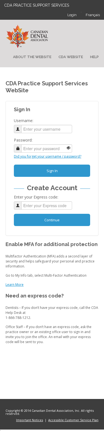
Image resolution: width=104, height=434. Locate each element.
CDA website (71, 57)
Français (93, 15)
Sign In (52, 170)
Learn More (15, 284)
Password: (23, 140)
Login (72, 15)
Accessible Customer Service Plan (73, 420)
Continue (52, 219)
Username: (23, 120)
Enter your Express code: (36, 197)
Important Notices (29, 420)
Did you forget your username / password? (47, 156)
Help (94, 57)
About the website (32, 57)
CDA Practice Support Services (36, 5)
